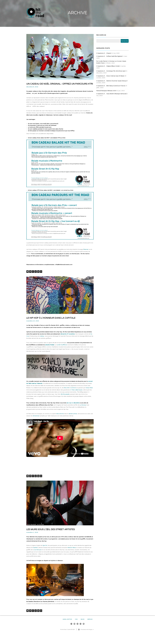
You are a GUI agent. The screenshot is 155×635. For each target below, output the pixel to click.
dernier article (73, 413)
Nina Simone (60, 413)
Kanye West (89, 387)
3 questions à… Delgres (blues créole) (108, 66)
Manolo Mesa (72, 547)
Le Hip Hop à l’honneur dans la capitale (50, 318)
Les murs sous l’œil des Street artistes (50, 529)
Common (73, 387)
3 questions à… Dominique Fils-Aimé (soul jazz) (110, 71)
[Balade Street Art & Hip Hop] (55, 580)
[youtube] (74, 624)
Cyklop (42, 336)
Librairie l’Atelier (49, 345)
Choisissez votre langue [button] (86, 629)
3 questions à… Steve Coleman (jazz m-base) (110, 76)
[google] (80, 624)
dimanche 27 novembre (68, 334)
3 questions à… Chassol (103, 53)
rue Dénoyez (38, 549)
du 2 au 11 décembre (73, 403)
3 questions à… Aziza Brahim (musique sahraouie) (111, 93)
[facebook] (71, 624)
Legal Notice (67, 619)
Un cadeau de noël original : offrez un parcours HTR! (59, 84)
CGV (76, 619)
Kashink (35, 547)
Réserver (85, 249)
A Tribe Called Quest (76, 390)
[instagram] (83, 624)
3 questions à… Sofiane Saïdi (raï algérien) (109, 56)
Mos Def (66, 387)
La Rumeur (83, 405)
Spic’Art (45, 545)
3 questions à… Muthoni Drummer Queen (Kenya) (111, 81)
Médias (89, 619)
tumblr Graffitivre (62, 345)
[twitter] (77, 624)
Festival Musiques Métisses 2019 (106, 90)
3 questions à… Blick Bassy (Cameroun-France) (110, 85)
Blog (82, 619)
